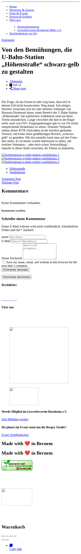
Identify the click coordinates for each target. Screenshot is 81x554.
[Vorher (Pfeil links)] (3, 539)
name (5, 237)
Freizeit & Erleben (20, 16)
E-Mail (6, 241)
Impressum (8, 292)
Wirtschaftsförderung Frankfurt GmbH (28, 479)
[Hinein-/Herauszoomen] (15, 536)
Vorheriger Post (11, 179)
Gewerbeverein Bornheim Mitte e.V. (39, 30)
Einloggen (8, 40)
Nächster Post (10, 182)
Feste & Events (18, 13)
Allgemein (15, 81)
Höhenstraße (17, 168)
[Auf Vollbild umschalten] (11, 536)
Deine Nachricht (12, 258)
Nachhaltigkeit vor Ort (23, 33)
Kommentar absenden (15, 269)
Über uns (15, 20)
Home (13, 6)
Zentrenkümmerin (28, 26)
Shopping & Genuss (21, 9)
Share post (19, 88)
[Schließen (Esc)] (3, 536)
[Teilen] (7, 536)
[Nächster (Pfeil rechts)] (7, 539)
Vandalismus (17, 172)
